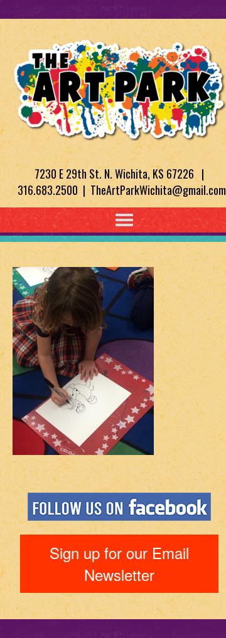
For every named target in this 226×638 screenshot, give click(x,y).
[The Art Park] (119, 88)
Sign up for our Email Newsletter (119, 563)
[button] (99, 220)
